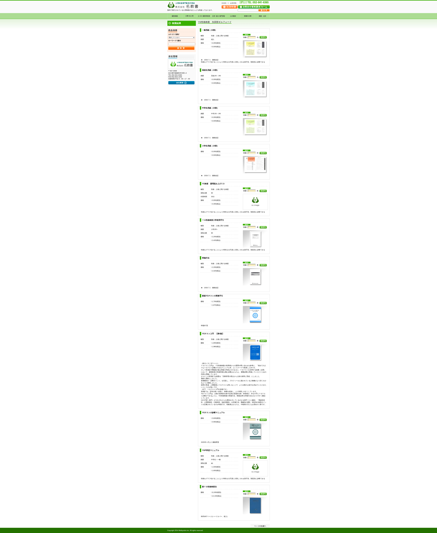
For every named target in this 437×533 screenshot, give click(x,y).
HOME (224, 3)
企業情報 (233, 3)
